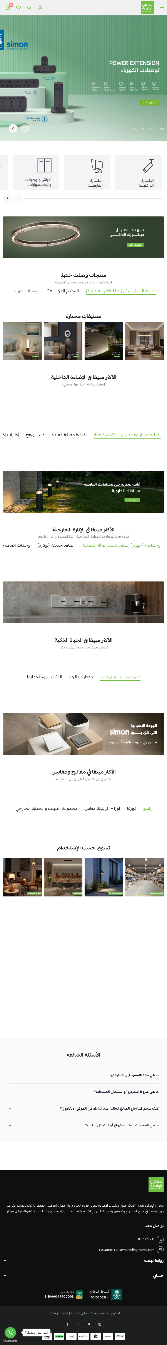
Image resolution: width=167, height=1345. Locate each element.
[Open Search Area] (29, 7)
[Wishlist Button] (18, 7)
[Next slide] (13, 128)
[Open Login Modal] (40, 7)
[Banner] (144, 341)
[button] (162, 129)
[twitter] (89, 1324)
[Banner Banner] (83, 237)
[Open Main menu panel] (161, 7)
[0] (7, 7)
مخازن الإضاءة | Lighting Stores (68, 1313)
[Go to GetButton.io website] (10, 1341)
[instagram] (99, 1324)
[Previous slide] (25, 128)
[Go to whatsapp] (10, 1332)
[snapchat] (78, 1324)
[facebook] (67, 1324)
